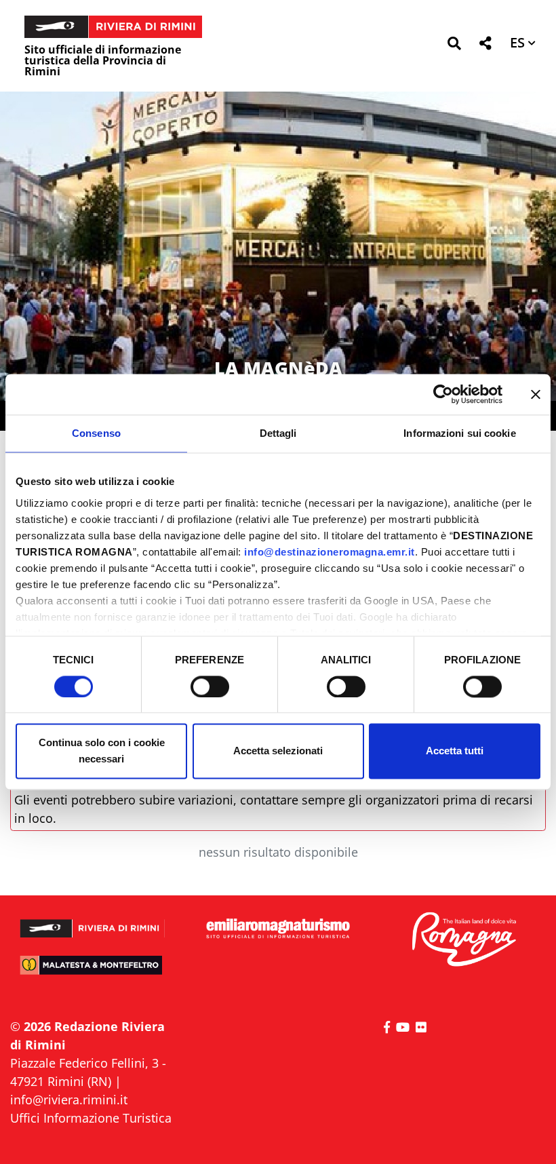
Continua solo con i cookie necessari (102, 751)
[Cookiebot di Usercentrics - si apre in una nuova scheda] (443, 394)
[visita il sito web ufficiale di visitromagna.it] (463, 940)
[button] (454, 46)
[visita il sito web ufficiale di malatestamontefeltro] (92, 971)
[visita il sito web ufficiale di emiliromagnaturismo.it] (277, 929)
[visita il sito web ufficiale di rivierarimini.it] (92, 922)
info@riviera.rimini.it (68, 1099)
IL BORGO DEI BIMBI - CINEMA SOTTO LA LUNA (278, 356)
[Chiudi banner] (535, 394)
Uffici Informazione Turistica (91, 1118)
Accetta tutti (454, 751)
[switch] (210, 686)
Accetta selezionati (278, 751)
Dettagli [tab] (278, 433)
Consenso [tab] (96, 433)
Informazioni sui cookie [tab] (459, 433)
